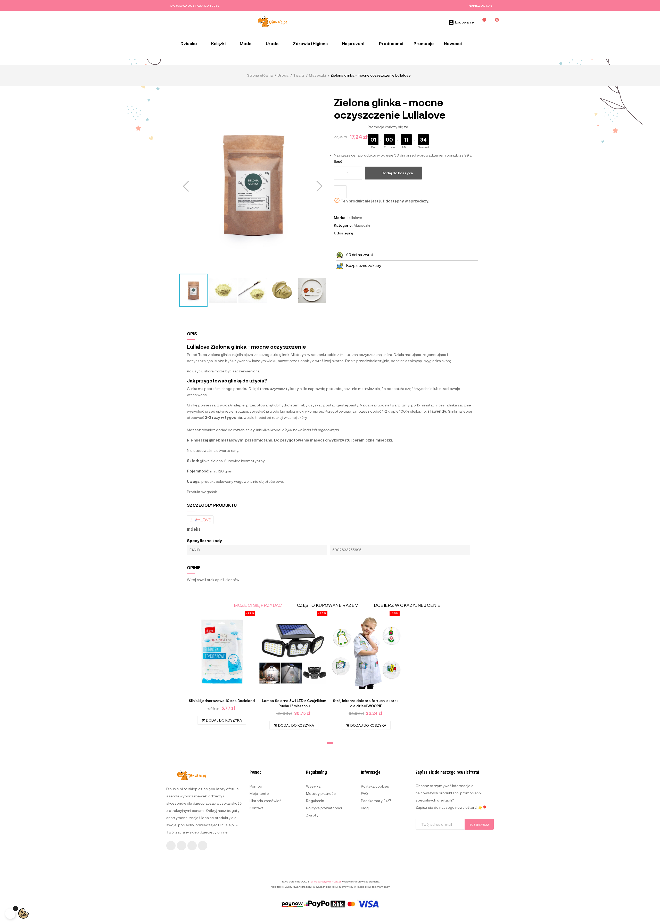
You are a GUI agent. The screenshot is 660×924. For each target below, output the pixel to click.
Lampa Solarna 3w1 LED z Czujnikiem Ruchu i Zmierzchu (294, 703)
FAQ (364, 793)
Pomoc (256, 786)
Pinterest (372, 233)
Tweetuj (365, 233)
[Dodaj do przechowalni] (340, 191)
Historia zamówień (266, 800)
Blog (365, 808)
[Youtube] (192, 845)
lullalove (314, 886)
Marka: (340, 217)
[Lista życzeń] (483, 22)
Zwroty (312, 815)
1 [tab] (330, 743)
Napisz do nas (480, 5)
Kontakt (256, 808)
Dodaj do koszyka (397, 173)
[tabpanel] (222, 670)
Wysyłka (313, 786)
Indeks (194, 529)
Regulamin (315, 800)
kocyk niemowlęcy (342, 886)
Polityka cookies (375, 786)
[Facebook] (171, 845)
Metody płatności (321, 793)
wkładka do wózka (365, 886)
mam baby (383, 886)
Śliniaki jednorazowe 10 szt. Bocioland (222, 700)
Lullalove (355, 217)
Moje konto (259, 793)
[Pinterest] (202, 845)
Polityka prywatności (324, 808)
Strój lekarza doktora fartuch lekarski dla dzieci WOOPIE (366, 703)
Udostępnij (358, 233)
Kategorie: (343, 225)
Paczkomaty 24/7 (376, 800)
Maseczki (362, 225)
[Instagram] (181, 845)
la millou (325, 886)
